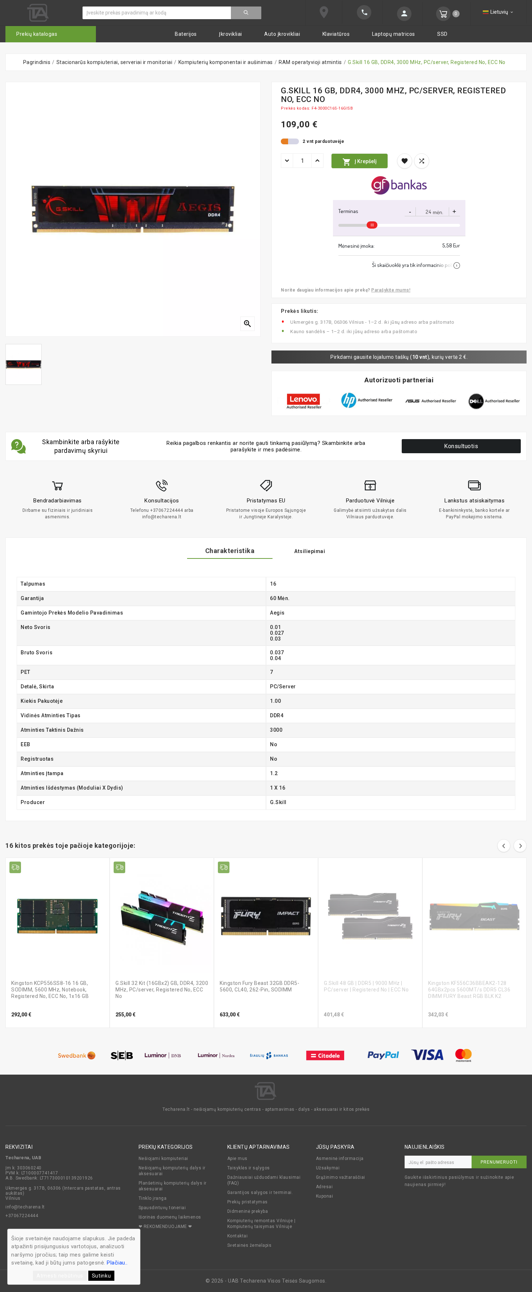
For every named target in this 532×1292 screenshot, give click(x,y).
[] (246, 13)
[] (402, 14)
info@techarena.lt (25, 1207)
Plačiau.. (117, 1262)
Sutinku (101, 1276)
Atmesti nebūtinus (60, 1276)
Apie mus (237, 1158)
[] (362, 12)
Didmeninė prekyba (247, 1211)
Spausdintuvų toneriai (162, 1207)
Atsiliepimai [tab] (309, 551)
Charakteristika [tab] (230, 550)
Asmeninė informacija (340, 1158)
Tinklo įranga (153, 1198)
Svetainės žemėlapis (249, 1245)
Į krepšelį (359, 162)
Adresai (324, 1186)
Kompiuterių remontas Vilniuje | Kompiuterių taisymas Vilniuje (261, 1223)
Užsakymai (328, 1167)
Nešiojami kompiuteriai (163, 1158)
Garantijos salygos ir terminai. (260, 1192)
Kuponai (324, 1196)
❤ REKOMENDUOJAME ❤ (165, 1226)
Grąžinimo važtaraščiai (340, 1177)
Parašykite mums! (390, 290)
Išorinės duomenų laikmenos (170, 1217)
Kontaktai (237, 1235)
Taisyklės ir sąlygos (248, 1167)
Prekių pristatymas (247, 1201)
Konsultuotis (461, 446)
